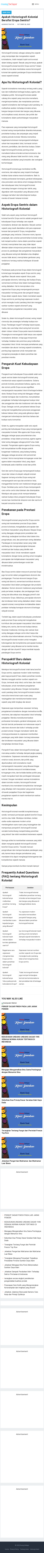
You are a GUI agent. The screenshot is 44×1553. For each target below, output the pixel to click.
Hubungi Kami (34, 1549)
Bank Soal (6, 12)
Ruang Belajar (24, 1545)
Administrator (8, 24)
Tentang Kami (24, 1549)
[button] (35, 4)
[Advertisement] (22, 1190)
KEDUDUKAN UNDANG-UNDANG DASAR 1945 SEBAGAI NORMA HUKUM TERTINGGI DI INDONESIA (20, 1039)
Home (7, 1549)
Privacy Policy (14, 1549)
